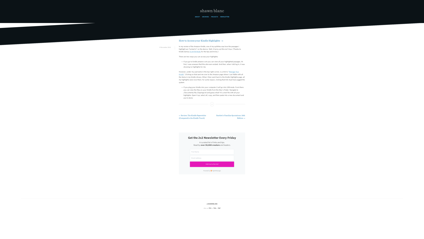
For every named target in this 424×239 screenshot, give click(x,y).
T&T (219, 208)
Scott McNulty (195, 52)
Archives (205, 17)
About (197, 17)
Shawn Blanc (212, 10)
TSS (214, 208)
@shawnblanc (212, 204)
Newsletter (224, 17)
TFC (210, 208)
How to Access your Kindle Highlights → (201, 40)
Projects (214, 17)
